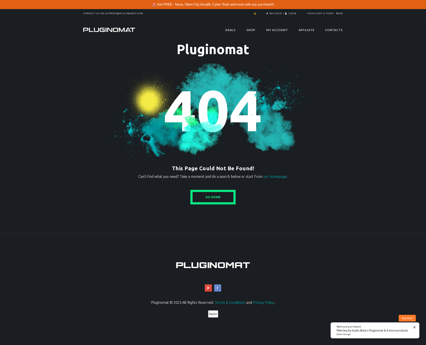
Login (292, 13)
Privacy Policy (263, 302)
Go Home (213, 197)
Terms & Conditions (230, 302)
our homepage (275, 176)
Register (275, 13)
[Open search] (254, 14)
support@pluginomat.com (124, 13)
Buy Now (407, 318)
